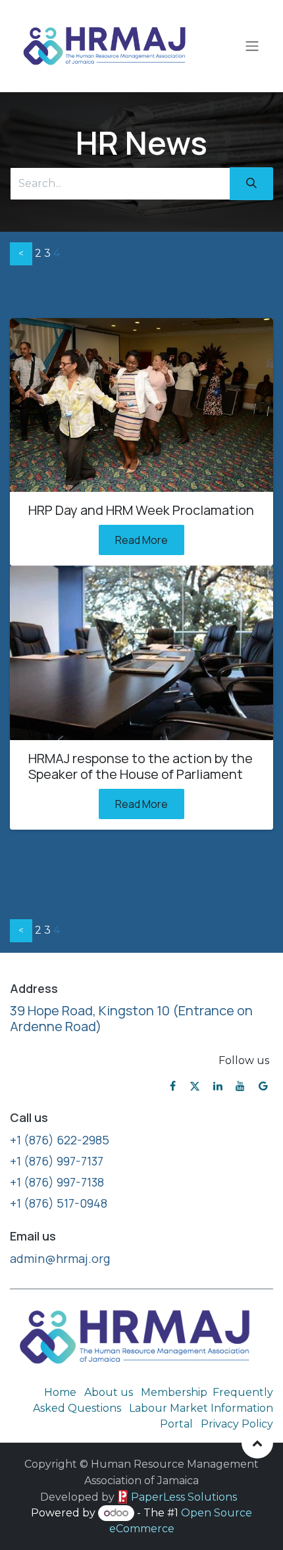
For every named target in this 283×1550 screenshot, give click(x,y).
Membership (174, 1392)
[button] (257, 1442)
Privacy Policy (237, 1424)
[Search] (251, 183)
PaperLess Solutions (184, 1497)
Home (60, 1392)
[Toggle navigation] (252, 46)
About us (108, 1392)
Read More (141, 540)
